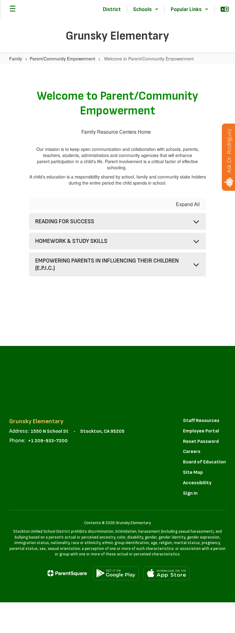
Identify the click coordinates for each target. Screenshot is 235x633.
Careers (191, 452)
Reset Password (201, 441)
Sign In (190, 493)
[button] (146, 9)
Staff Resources (201, 421)
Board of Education (204, 462)
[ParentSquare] (67, 573)
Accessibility (197, 483)
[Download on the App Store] (166, 573)
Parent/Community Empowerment (62, 59)
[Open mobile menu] (12, 9)
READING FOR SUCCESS (64, 221)
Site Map (193, 472)
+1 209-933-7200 (48, 441)
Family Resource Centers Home (116, 131)
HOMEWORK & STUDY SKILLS (71, 241)
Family (15, 59)
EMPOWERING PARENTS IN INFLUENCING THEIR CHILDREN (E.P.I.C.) (107, 264)
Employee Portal (201, 431)
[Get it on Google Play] (116, 573)
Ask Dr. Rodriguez (229, 151)
